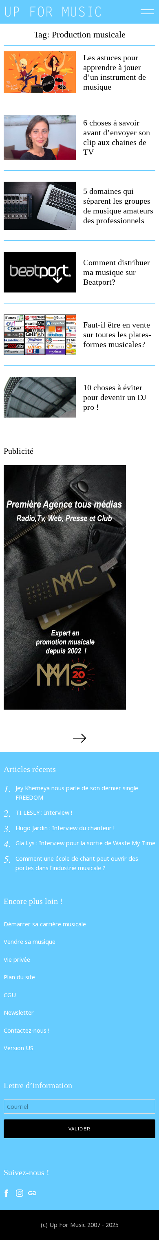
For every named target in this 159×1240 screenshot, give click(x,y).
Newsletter (19, 1012)
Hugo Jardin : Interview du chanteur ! (65, 828)
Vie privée (17, 959)
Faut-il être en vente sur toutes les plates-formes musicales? (117, 334)
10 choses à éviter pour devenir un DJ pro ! (114, 397)
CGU (10, 995)
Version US (18, 1048)
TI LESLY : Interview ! (43, 812)
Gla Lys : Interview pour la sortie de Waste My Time (85, 843)
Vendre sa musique (29, 941)
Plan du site (19, 977)
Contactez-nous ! (26, 1030)
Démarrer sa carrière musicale (45, 924)
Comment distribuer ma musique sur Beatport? (116, 272)
